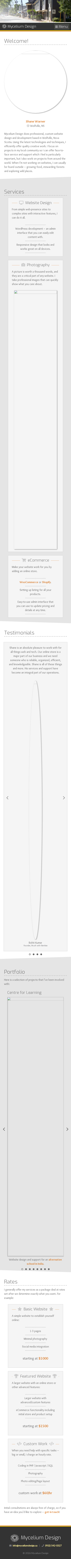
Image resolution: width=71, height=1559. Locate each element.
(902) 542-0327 (53, 1545)
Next (63, 796)
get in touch (52, 1512)
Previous (7, 796)
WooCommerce (29, 582)
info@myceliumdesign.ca (25, 1545)
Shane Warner (35, 121)
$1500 (43, 1426)
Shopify (46, 582)
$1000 (43, 1358)
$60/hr (47, 1493)
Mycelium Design (22, 26)
